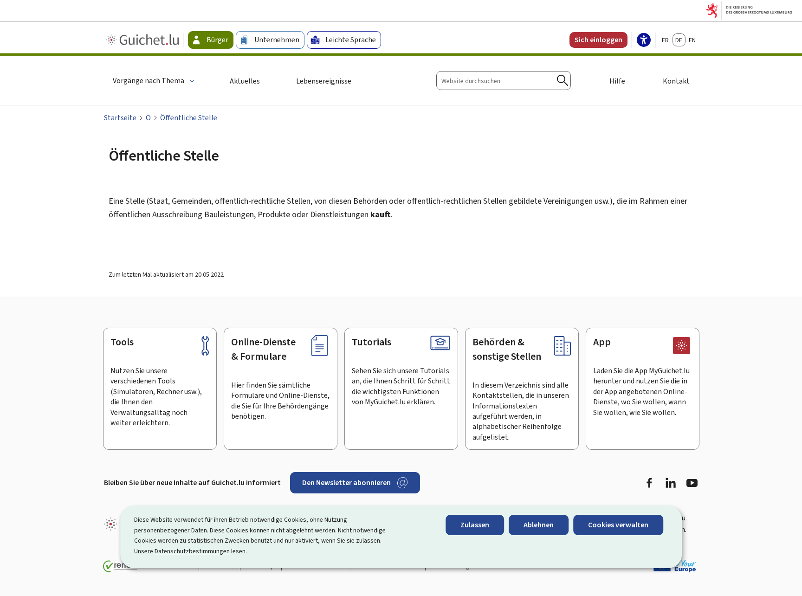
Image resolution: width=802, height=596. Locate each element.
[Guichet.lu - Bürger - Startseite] (143, 40)
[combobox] (503, 80)
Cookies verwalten (618, 525)
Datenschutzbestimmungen (192, 551)
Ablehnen (539, 525)
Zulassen (474, 525)
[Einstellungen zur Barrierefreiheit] (644, 41)
